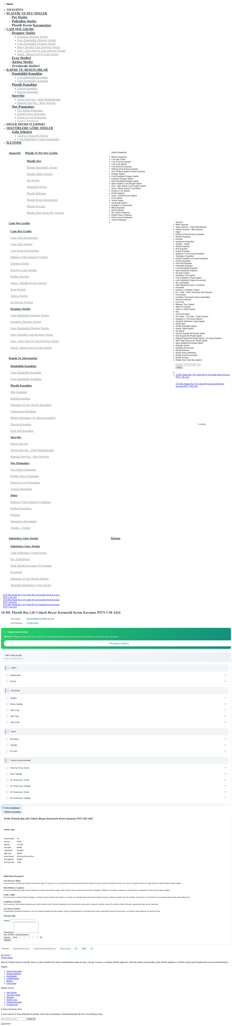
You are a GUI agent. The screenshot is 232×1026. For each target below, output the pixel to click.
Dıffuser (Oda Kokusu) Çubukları (30, 502)
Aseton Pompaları (21, 489)
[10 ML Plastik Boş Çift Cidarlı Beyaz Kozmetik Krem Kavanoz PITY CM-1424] (31, 597)
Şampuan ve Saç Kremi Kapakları (30, 404)
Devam (7, 940)
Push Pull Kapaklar (21, 430)
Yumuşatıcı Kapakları (23, 411)
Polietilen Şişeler (37, 186)
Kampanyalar (12, 1004)
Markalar (10, 997)
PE (76, 949)
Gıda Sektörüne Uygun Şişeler (28, 552)
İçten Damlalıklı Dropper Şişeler (29, 328)
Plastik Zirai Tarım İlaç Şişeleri (45, 212)
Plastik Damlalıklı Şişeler (42, 167)
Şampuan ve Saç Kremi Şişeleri (29, 578)
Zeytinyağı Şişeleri (21, 302)
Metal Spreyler (19, 443)
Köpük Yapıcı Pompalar (24, 476)
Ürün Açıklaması (12, 808)
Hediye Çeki (11, 1000)
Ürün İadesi (11, 983)
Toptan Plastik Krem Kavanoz (45, 949)
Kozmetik (16, 572)
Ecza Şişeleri (18, 289)
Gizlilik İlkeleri (12, 978)
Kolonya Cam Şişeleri (23, 270)
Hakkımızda (11, 976)
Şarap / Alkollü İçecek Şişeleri (28, 283)
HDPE (84, 949)
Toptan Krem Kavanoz (21, 949)
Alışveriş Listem (13, 995)
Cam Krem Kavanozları (24, 250)
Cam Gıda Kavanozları (24, 237)
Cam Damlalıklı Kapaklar (25, 372)
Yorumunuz (9, 932)
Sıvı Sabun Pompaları (23, 469)
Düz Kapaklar (18, 392)
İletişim (9, 981)
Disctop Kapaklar (20, 424)
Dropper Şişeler (19, 263)
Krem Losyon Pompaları (25, 482)
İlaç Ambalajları (20, 559)
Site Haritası (11, 992)
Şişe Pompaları (19, 463)
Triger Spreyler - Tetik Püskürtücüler (32, 450)
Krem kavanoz (65, 949)
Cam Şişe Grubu (21, 231)
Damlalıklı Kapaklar (23, 366)
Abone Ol (31, 1019)
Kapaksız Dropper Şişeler (25, 321)
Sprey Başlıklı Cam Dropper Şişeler (31, 334)
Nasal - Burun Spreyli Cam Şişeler (31, 347)
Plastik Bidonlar (36, 193)
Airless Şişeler (19, 295)
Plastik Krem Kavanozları (42, 199)
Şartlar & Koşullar (14, 971)
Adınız (6, 920)
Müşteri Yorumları (12, 812)
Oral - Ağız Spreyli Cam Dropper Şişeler (34, 341)
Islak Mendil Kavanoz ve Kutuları (31, 565)
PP (92, 949)
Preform (15, 514)
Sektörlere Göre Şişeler (25, 546)
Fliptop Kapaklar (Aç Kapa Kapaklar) (33, 417)
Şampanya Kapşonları (23, 521)
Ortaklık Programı (14, 1002)
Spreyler (15, 437)
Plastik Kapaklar (21, 385)
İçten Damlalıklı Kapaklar (25, 379)
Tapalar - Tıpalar (20, 527)
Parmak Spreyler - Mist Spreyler (29, 456)
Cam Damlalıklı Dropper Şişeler (29, 315)
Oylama (7, 937)
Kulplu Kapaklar (20, 398)
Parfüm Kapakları (21, 508)
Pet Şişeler (33, 180)
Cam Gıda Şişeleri (21, 244)
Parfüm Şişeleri (19, 276)
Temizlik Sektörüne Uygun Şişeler (30, 585)
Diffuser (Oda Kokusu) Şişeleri (29, 257)
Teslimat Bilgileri (13, 974)
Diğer (14, 495)
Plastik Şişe (34, 161)
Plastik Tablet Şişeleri (40, 173)
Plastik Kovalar (36, 206)
